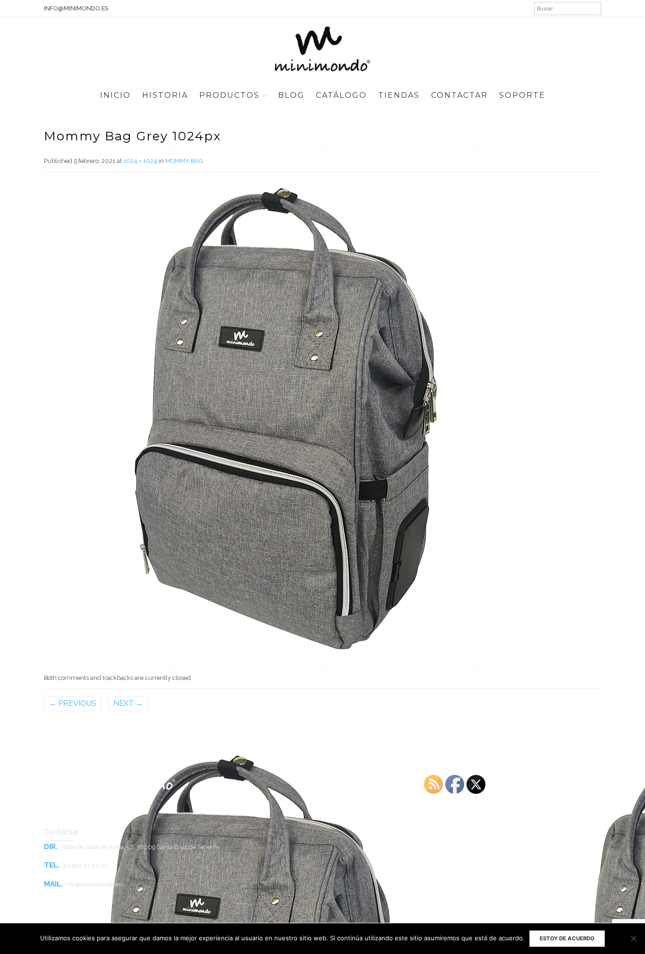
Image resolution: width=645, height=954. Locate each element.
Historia (165, 95)
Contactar (459, 95)
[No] (633, 938)
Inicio (115, 95)
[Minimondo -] (322, 47)
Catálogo (341, 95)
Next (128, 703)
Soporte (522, 95)
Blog (291, 95)
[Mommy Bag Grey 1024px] (285, 417)
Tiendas (399, 95)
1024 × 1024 (140, 160)
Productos (229, 95)
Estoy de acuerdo (567, 938)
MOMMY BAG (184, 160)
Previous (72, 703)
